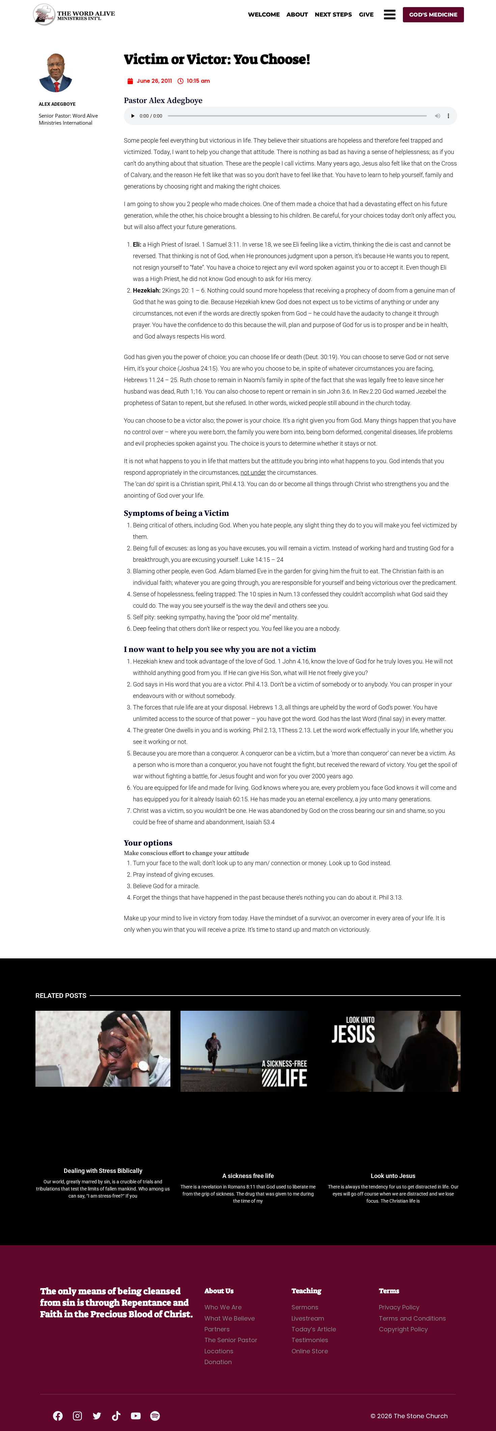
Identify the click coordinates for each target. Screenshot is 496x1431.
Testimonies (310, 1340)
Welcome (264, 14)
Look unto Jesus (393, 1175)
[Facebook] (58, 1416)
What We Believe (229, 1318)
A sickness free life (248, 1175)
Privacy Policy (399, 1307)
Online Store (310, 1351)
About (297, 14)
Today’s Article (314, 1329)
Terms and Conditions (412, 1318)
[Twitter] (97, 1416)
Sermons (305, 1307)
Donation (218, 1362)
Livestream (308, 1318)
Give (366, 14)
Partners (217, 1329)
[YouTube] (135, 1416)
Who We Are (223, 1307)
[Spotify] (155, 1416)
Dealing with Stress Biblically (103, 1170)
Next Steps (333, 14)
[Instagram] (77, 1416)
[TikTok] (116, 1416)
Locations (218, 1351)
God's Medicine (433, 14)
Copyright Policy (403, 1329)
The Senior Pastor (230, 1340)
